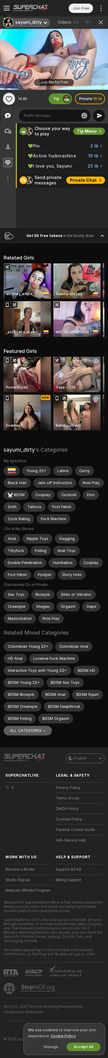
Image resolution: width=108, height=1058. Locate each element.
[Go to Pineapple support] (10, 988)
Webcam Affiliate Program (27, 890)
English (80, 758)
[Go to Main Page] (33, 8)
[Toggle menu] (6, 8)
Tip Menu (87, 131)
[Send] (99, 116)
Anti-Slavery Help (71, 840)
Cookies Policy (69, 819)
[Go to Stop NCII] (38, 988)
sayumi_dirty (19, 450)
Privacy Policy (68, 788)
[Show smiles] (84, 115)
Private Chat (83, 180)
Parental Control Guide (75, 830)
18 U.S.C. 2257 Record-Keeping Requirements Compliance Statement (43, 1009)
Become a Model (20, 869)
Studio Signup (17, 880)
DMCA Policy (67, 809)
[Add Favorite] (9, 99)
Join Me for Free (54, 82)
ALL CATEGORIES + (28, 730)
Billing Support (68, 880)
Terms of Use (67, 798)
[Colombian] (12, 471)
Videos (68, 22)
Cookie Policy (63, 1036)
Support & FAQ (68, 869)
